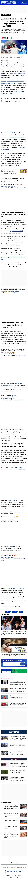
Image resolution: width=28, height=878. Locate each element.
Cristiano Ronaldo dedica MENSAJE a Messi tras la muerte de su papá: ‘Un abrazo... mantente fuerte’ (18, 738)
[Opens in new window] (4, 772)
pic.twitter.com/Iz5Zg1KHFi (15, 291)
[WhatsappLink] (14, 671)
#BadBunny (13, 395)
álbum (16, 137)
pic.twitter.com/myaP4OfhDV (15, 467)
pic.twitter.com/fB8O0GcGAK (8, 353)
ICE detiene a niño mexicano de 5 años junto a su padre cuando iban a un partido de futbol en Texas (18, 697)
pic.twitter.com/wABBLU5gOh (8, 398)
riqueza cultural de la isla (16, 231)
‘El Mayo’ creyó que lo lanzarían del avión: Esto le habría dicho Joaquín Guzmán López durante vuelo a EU (18, 683)
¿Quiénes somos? (6, 875)
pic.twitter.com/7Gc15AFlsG (7, 100)
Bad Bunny (8, 611)
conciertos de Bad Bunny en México (13, 133)
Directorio (14, 875)
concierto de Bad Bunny (15, 500)
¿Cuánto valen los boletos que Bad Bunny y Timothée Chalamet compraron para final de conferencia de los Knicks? (13, 633)
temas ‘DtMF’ (15, 546)
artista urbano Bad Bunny (17, 429)
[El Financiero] (8, 2)
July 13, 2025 (23, 355)
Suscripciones (20, 875)
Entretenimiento (6, 14)
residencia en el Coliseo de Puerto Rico (13, 588)
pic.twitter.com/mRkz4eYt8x (8, 520)
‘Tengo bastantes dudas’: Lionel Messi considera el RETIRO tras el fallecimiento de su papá (17, 746)
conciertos (15, 611)
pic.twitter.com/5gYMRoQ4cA (8, 186)
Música (21, 611)
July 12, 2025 (17, 101)
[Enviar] (22, 663)
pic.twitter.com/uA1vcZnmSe (8, 557)
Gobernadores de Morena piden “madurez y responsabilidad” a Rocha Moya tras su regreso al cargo (18, 765)
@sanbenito (14, 396)
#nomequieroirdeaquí (6, 396)
